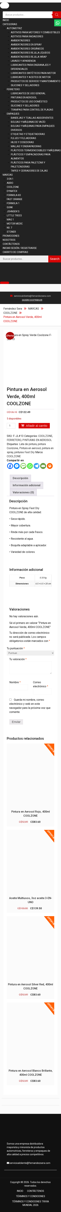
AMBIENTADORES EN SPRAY (26, 44)
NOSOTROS (9, 240)
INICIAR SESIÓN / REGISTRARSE (20, 248)
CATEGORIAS (10, 24)
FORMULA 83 (14, 195)
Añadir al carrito (36, 425)
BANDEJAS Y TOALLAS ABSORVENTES (32, 117)
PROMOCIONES (11, 235)
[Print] (50, 466)
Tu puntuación (16, 648)
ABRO (10, 183)
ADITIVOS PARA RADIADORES (27, 36)
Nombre (15, 682)
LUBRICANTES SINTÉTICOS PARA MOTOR (33, 73)
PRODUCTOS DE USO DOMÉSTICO (29, 101)
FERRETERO (13, 89)
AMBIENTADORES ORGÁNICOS (27, 48)
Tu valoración (18, 659)
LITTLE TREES (14, 215)
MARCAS (8, 174)
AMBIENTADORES (20, 40)
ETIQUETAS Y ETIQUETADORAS (28, 134)
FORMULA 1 (13, 203)
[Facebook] (10, 466)
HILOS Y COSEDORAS (22, 142)
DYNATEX (12, 191)
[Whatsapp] (30, 466)
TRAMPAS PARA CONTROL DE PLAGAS (32, 109)
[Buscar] (57, 14)
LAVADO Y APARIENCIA (23, 61)
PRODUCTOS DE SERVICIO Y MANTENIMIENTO (35, 81)
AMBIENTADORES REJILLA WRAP (29, 56)
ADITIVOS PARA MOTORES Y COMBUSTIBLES (35, 32)
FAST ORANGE (14, 199)
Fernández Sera (12, 308)
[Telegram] (36, 466)
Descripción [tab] (20, 478)
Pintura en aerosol (30, 448)
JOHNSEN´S (13, 211)
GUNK (10, 207)
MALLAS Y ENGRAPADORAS (26, 146)
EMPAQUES (13, 113)
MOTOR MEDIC (15, 223)
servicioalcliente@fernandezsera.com (32, 296)
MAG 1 (10, 219)
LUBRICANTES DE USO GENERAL (28, 93)
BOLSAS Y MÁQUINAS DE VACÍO (28, 122)
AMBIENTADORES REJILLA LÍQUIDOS (30, 52)
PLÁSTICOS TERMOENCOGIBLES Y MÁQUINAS (36, 150)
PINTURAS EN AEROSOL (24, 97)
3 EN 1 (10, 179)
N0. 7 (9, 227)
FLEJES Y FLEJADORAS (23, 138)
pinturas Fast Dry (24, 452)
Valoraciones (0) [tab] (23, 492)
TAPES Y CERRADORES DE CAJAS (29, 170)
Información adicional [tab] (26, 485)
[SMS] (23, 466)
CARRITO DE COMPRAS (15, 252)
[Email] (43, 466)
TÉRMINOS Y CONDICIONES (30, 1196)
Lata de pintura (28, 444)
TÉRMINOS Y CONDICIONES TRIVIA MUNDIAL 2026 (30, 1203)
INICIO (6, 20)
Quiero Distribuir (32, 300)
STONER (11, 231)
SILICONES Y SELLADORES (25, 85)
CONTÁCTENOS (11, 244)
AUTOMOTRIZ (14, 28)
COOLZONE (13, 187)
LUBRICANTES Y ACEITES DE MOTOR (31, 77)
